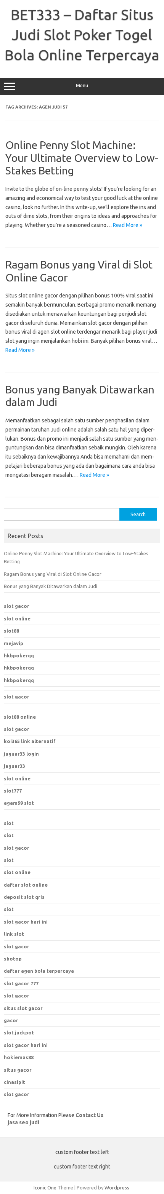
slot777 (13, 790)
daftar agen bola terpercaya (39, 970)
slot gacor (16, 606)
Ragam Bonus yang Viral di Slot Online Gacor (52, 574)
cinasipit (14, 1082)
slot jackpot (19, 1032)
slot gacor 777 (21, 983)
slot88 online (20, 716)
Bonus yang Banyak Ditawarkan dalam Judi (50, 586)
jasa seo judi (23, 1122)
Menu (82, 85)
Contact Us (89, 1115)
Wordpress (117, 1187)
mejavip (13, 643)
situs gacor (18, 1070)
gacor (11, 1020)
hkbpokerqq (19, 655)
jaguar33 (14, 766)
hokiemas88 (19, 1057)
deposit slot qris (24, 897)
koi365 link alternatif (30, 741)
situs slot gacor (23, 1008)
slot (9, 823)
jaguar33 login (21, 753)
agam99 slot (19, 803)
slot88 (11, 630)
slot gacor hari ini (26, 1045)
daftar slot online (26, 884)
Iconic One (45, 1187)
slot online (17, 618)
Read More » (127, 225)
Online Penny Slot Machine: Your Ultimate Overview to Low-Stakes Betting (81, 157)
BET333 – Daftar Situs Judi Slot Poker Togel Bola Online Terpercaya (82, 34)
